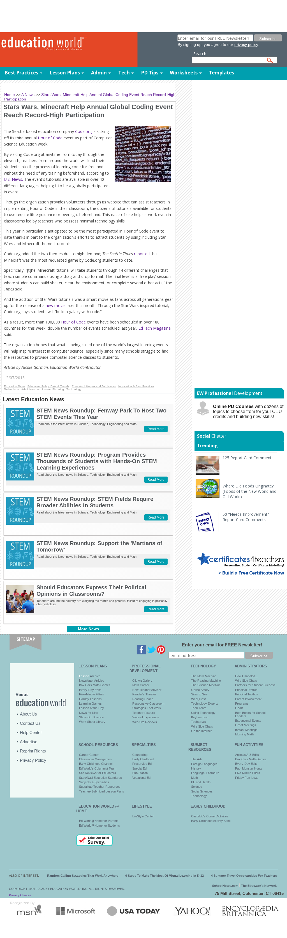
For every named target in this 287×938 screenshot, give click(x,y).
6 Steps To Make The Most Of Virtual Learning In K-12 (164, 875)
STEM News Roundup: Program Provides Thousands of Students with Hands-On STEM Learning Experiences (96, 461)
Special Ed (139, 768)
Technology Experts (204, 703)
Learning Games (90, 703)
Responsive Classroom (148, 703)
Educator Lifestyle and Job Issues (94, 386)
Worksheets (184, 72)
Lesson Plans (65, 72)
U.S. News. (13, 179)
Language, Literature (205, 773)
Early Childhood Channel (95, 763)
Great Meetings (245, 725)
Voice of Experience (145, 717)
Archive (94, 676)
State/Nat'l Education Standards (100, 777)
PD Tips (149, 72)
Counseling (139, 754)
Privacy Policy (33, 760)
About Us (28, 714)
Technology (11, 389)
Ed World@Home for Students (99, 825)
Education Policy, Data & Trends (48, 386)
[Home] (42, 43)
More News (88, 629)
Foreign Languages (204, 764)
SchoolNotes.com (225, 885)
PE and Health (200, 782)
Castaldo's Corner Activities (209, 816)
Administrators (30, 389)
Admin (99, 72)
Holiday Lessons (90, 699)
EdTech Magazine (154, 328)
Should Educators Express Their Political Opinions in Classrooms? (91, 590)
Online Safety (200, 689)
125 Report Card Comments (248, 457)
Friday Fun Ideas (246, 777)
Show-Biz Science (91, 717)
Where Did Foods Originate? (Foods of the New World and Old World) (249, 491)
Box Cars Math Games (94, 685)
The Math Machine (203, 676)
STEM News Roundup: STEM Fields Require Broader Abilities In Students (94, 502)
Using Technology (203, 712)
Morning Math (244, 734)
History (196, 768)
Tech (124, 72)
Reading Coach (142, 699)
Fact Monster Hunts (248, 768)
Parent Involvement (248, 699)
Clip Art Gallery (142, 680)
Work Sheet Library (92, 721)
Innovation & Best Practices (136, 386)
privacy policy (246, 44)
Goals (239, 708)
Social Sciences (202, 791)
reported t (143, 253)
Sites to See (199, 694)
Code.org (83, 131)
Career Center (89, 754)
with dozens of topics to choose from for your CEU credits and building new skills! (248, 411)
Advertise (28, 741)
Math (194, 777)
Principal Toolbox (246, 694)
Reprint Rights (33, 751)
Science (196, 786)
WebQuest (198, 699)
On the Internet (201, 731)
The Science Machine (206, 685)
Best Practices (21, 72)
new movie (56, 305)
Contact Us (30, 723)
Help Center (31, 732)
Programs (242, 703)
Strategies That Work (146, 708)
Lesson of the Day (91, 708)
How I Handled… (246, 676)
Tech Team (198, 708)
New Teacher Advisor (146, 689)
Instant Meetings (246, 729)
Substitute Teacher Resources (100, 786)
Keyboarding (199, 717)
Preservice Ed (142, 763)
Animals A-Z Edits (247, 754)
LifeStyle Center (143, 816)
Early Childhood (143, 759)
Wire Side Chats (202, 726)
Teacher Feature (143, 712)
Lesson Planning (53, 389)
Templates (221, 72)
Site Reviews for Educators (97, 773)
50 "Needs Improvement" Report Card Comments (246, 517)
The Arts (197, 759)
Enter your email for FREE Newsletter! (222, 644)
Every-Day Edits (90, 689)
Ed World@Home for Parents (99, 820)
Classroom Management (95, 759)
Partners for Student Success (255, 685)
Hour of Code (50, 137)
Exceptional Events (248, 720)
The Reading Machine (206, 680)
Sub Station (140, 773)
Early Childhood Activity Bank (211, 820)
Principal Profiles (246, 689)
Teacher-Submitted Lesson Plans (101, 791)
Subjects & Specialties (94, 782)
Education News (14, 386)
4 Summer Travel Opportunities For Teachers (244, 875)
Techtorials (198, 721)
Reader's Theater (144, 694)
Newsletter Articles (91, 680)
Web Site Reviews (144, 722)
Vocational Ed (141, 777)
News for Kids (88, 712)
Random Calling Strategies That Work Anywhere (82, 875)
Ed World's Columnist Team (97, 768)
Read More (156, 429)
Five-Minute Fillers (91, 694)
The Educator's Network (259, 885)
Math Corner (140, 685)
